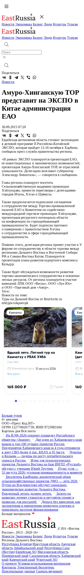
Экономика (23, 24)
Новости (8, 24)
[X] (22, 77)
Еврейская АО (26, 552)
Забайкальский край (29, 548)
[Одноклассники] (10, 77)
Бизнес (38, 24)
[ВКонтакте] (4, 77)
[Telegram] (16, 77)
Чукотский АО (47, 559)
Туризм (72, 24)
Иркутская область (46, 544)
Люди (48, 24)
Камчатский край (22, 559)
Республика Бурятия (17, 544)
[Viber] (28, 77)
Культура (59, 24)
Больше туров (12, 415)
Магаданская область (52, 552)
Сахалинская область (44, 556)
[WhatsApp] (34, 77)
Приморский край (15, 556)
